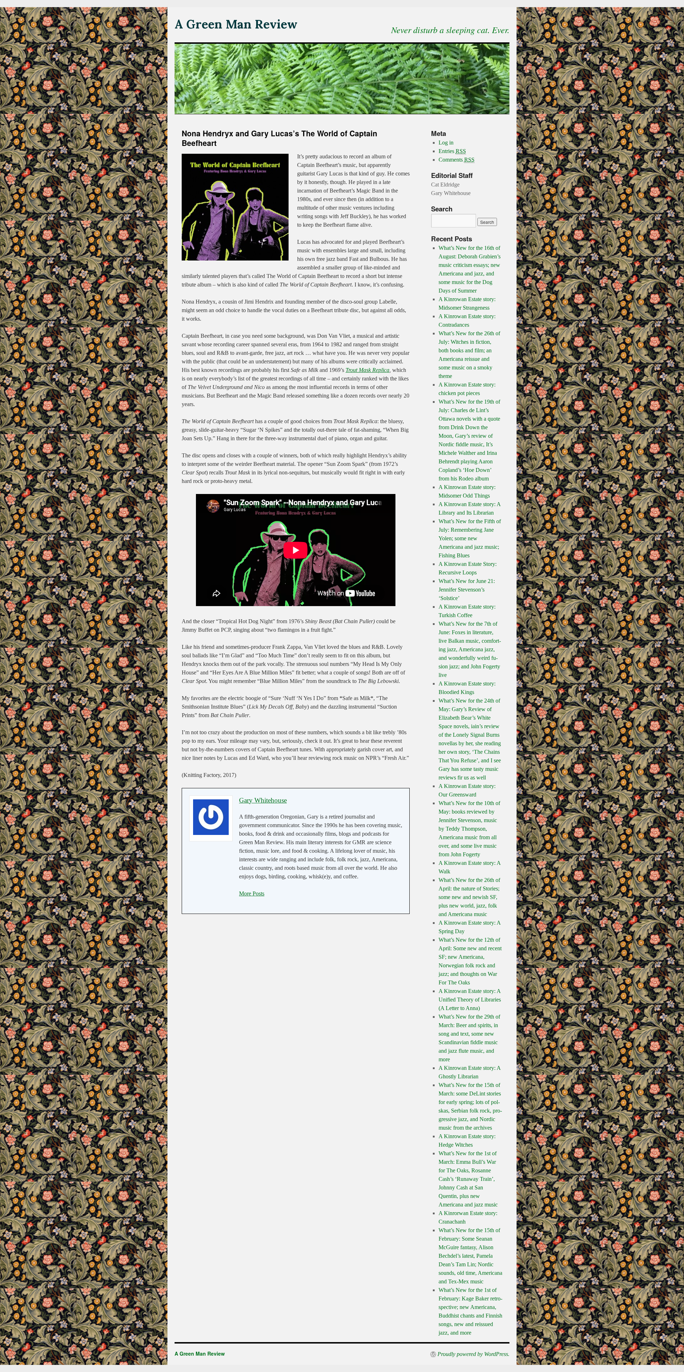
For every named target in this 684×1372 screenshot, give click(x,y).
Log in (446, 143)
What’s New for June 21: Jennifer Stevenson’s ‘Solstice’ (467, 589)
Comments (457, 160)
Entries (452, 151)
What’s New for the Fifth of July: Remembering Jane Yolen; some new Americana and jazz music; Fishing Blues (470, 538)
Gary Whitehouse (263, 800)
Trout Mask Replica (367, 370)
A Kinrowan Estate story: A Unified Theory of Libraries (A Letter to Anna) (470, 999)
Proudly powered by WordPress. (473, 1354)
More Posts (251, 893)
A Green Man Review (236, 24)
